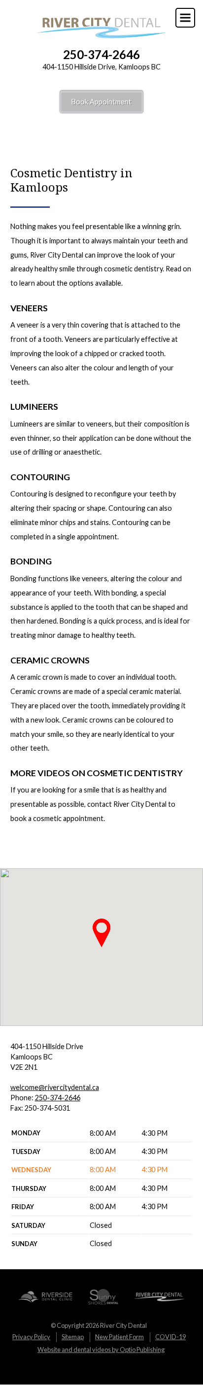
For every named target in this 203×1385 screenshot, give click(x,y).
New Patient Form (119, 1337)
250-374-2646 (101, 55)
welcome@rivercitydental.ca (54, 1087)
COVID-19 (170, 1337)
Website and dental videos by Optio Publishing (101, 1349)
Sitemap (73, 1337)
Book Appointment (101, 102)
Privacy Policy (31, 1337)
